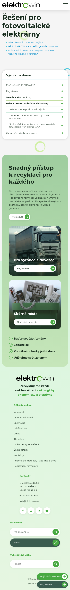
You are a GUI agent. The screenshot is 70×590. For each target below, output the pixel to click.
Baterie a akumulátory (18, 97)
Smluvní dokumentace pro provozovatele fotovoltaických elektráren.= (32, 125)
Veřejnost (19, 412)
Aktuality (19, 439)
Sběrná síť (19, 423)
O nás (17, 433)
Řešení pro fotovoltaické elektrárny (27, 103)
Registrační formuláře (26, 466)
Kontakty (19, 455)
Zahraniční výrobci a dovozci (22, 133)
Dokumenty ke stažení (26, 444)
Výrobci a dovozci (20, 75)
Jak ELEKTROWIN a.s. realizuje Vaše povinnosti (29, 116)
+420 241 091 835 (29, 495)
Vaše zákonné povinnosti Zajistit (27, 109)
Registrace (12, 91)
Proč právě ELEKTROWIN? (20, 85)
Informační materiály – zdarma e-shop (35, 460)
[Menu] (65, 5)
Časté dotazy (21, 449)
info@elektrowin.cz (30, 501)
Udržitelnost (20, 428)
